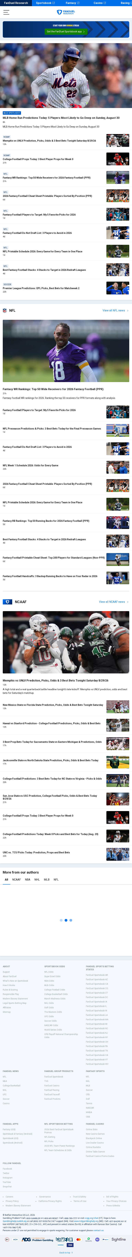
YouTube (7, 1182)
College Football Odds (54, 990)
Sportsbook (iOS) (10, 1138)
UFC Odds (49, 1016)
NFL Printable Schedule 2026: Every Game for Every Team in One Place (42, 251)
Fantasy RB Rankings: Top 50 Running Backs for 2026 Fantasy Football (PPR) (46, 521)
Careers (9, 1197)
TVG (46, 1081)
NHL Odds (49, 1003)
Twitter (6, 1173)
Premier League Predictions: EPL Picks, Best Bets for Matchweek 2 (41, 288)
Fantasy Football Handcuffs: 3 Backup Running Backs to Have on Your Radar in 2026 (50, 576)
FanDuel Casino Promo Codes (100, 1156)
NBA (27, 879)
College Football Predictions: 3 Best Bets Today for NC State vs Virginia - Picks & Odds (52, 778)
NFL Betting (49, 1137)
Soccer (6, 1099)
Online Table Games (95, 1152)
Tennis (89, 1103)
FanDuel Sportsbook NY (97, 1037)
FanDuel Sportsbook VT (97, 1059)
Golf (88, 1099)
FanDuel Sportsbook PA (97, 1046)
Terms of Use (80, 1201)
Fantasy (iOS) (9, 1129)
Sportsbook (43, 3)
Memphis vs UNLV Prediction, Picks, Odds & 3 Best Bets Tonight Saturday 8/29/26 (49, 140)
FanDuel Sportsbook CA (97, 984)
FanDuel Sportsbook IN (96, 1010)
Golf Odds (49, 1007)
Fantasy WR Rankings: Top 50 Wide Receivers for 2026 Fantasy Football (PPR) (47, 177)
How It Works (9, 985)
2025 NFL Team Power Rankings (59, 1146)
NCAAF (16, 879)
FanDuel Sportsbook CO (97, 988)
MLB (47, 879)
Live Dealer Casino (95, 1143)
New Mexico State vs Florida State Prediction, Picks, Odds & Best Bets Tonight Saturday (53, 705)
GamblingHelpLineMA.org (14, 1221)
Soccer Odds (50, 1021)
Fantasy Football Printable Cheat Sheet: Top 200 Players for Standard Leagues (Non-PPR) (54, 557)
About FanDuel (9, 976)
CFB (88, 1094)
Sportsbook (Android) (13, 1143)
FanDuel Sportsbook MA (97, 1019)
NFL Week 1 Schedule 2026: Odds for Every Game (30, 465)
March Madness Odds (54, 998)
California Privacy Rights (50, 1201)
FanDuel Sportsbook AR (97, 975)
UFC (5, 1094)
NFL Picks (48, 1141)
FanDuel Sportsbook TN (97, 1051)
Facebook (7, 1169)
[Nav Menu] (6, 12)
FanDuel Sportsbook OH (97, 1042)
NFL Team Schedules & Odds (58, 1150)
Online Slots (91, 1129)
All (6, 879)
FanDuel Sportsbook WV (97, 1064)
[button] (66, 32)
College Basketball (11, 1085)
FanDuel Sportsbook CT (97, 993)
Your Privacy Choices (116, 1201)
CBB (88, 1117)
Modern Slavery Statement (15, 998)
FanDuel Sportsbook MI (96, 1024)
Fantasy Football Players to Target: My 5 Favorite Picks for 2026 (39, 214)
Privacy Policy (12, 1201)
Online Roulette (93, 1147)
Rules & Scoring (10, 990)
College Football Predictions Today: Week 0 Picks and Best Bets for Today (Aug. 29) (50, 834)
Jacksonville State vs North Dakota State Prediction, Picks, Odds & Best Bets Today (50, 760)
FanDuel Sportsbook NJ (97, 1033)
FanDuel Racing (51, 1090)
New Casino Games (95, 1134)
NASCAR (90, 1108)
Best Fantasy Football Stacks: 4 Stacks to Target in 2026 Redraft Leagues (44, 270)
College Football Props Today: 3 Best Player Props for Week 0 (38, 159)
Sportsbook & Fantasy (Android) (17, 1134)
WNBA (89, 1112)
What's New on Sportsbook (15, 981)
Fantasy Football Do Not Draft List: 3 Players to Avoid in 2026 (37, 233)
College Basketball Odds (56, 994)
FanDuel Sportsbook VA (97, 1055)
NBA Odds (49, 981)
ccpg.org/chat (91, 1218)
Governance (45, 1197)
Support (6, 972)
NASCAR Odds (51, 1025)
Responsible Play (11, 994)
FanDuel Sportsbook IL (96, 1006)
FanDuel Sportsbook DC (97, 997)
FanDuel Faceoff (52, 1094)
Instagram (8, 1178)
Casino (98, 3)
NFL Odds (48, 972)
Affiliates (7, 1007)
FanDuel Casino (51, 1085)
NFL (56, 879)
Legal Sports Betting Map (14, 1003)
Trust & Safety (79, 1197)
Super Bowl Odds (52, 976)
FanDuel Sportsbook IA (96, 1002)
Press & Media (113, 1205)
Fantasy (71, 3)
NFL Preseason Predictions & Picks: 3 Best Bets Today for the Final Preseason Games (52, 428)
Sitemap (6, 1012)
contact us (98, 1230)
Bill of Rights (112, 1197)
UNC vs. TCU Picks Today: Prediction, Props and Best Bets (36, 852)
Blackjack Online (94, 1138)
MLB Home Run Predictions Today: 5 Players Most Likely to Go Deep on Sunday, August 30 (61, 117)
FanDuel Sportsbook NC (97, 1028)
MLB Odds (49, 985)
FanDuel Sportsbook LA (97, 1015)
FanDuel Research (16, 3)
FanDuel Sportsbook (53, 1077)
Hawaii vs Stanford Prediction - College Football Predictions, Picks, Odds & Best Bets (52, 723)
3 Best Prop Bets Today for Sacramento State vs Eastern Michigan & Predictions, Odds (52, 742)
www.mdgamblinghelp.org (86, 1221)
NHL (37, 879)
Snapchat (7, 1186)
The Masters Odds (53, 1012)
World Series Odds (53, 1030)
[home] (66, 12)
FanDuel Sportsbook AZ (97, 979)
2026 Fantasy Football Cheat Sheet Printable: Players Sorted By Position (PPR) (47, 196)
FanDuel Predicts (52, 1099)
